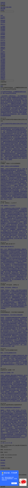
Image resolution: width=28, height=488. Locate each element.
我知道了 (14, 483)
